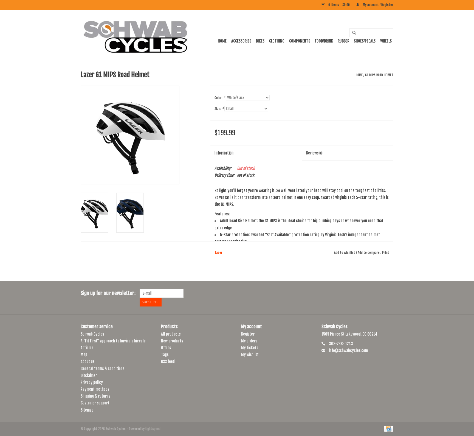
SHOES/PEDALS (365, 41)
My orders (249, 341)
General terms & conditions (102, 368)
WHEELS (386, 41)
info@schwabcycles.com (348, 350)
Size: (219, 109)
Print (385, 253)
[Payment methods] (387, 429)
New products (172, 341)
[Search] (352, 33)
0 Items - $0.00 (339, 5)
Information (224, 153)
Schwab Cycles (92, 334)
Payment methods (95, 389)
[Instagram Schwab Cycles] (389, 293)
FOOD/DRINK (324, 41)
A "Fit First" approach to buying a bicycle (113, 341)
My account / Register (377, 5)
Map (84, 354)
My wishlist (250, 354)
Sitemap (87, 410)
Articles (87, 347)
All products (170, 334)
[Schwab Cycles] (135, 36)
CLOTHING (276, 41)
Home (222, 41)
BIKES (260, 41)
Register (248, 334)
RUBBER (343, 41)
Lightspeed (152, 429)
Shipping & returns (95, 396)
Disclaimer (89, 375)
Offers (166, 347)
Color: (220, 98)
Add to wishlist (344, 253)
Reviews (314, 153)
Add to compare (369, 253)
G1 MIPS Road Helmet (379, 75)
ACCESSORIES (241, 41)
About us (87, 361)
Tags (164, 354)
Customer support (95, 403)
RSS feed (168, 361)
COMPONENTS (299, 41)
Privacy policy (92, 382)
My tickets (249, 347)
